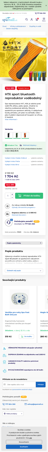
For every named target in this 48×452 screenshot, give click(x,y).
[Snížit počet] (12, 197)
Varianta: (9, 129)
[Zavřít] (46, 5)
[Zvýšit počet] (12, 194)
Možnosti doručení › (19, 215)
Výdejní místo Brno (12, 165)
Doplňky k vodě (35, 26)
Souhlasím (24, 447)
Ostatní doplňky (12, 28)
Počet (8, 196)
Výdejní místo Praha (12, 161)
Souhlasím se (17, 389)
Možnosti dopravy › (30, 145)
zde (30, 438)
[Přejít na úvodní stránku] (9, 19)
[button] (26, 19)
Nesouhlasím (24, 442)
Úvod (4, 26)
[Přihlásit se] (31, 19)
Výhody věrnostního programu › (24, 207)
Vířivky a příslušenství (18, 26)
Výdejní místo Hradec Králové (16, 158)
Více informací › (11, 119)
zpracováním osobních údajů (22, 389)
